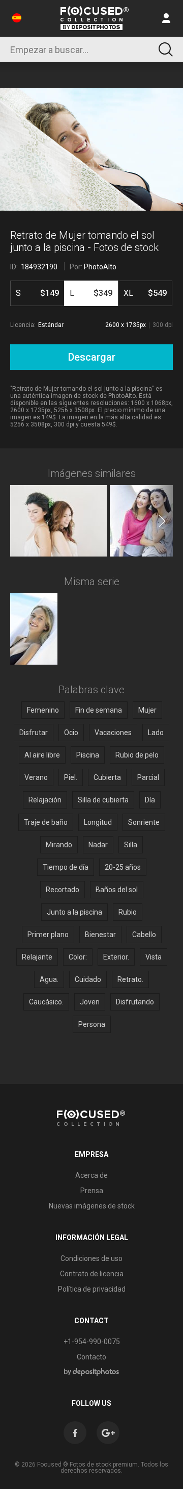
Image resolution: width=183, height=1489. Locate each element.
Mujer (147, 710)
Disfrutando (135, 1002)
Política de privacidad (92, 1289)
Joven (90, 1002)
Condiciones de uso (91, 1258)
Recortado (62, 890)
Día (150, 800)
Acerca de (91, 1175)
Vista (153, 957)
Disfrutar (33, 732)
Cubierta (107, 777)
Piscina (87, 755)
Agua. (49, 979)
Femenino (43, 710)
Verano (36, 777)
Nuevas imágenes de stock (92, 1206)
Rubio (127, 912)
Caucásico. (46, 1002)
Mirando (59, 845)
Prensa (91, 1191)
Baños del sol (117, 890)
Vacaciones (113, 732)
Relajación (45, 800)
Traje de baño (46, 822)
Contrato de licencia (92, 1274)
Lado (156, 732)
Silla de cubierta (103, 800)
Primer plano (48, 934)
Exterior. (116, 957)
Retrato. (130, 979)
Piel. (70, 777)
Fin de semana (98, 710)
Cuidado (88, 979)
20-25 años (123, 867)
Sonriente (144, 822)
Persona (91, 1024)
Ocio (71, 732)
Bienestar (100, 934)
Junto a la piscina (74, 912)
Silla (130, 845)
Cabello (144, 934)
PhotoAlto (100, 267)
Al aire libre (42, 755)
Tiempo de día (65, 867)
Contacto (91, 1357)
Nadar (98, 845)
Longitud (98, 822)
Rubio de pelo (137, 755)
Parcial (148, 777)
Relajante (37, 957)
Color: (78, 957)
